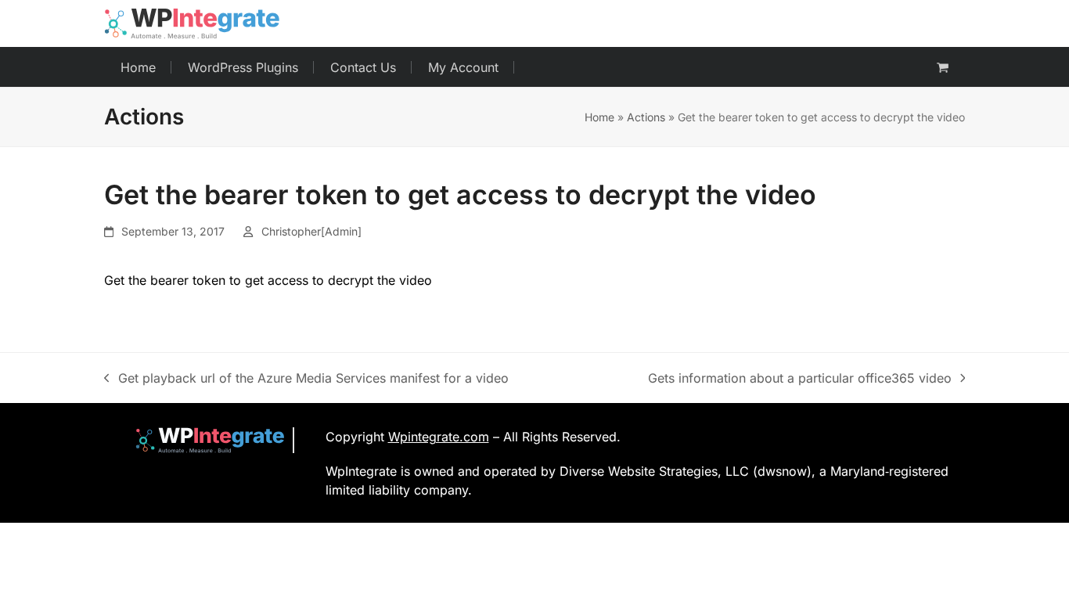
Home (599, 117)
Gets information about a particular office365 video (800, 378)
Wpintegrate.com (438, 436)
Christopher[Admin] (311, 231)
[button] (942, 67)
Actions (646, 117)
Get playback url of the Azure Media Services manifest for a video (306, 378)
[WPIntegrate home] (202, 440)
